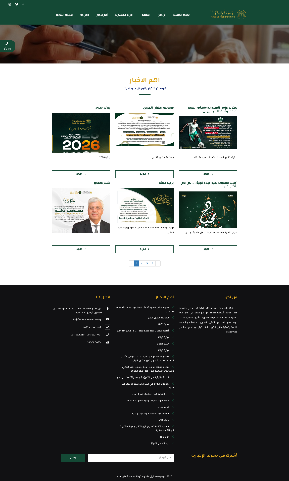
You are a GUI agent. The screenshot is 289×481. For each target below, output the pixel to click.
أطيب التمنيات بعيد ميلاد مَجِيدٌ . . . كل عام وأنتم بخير (143, 331)
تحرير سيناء (163, 407)
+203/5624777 (94, 335)
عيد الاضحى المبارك (159, 443)
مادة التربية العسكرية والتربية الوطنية (150, 414)
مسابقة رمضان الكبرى (158, 318)
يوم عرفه (164, 437)
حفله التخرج (163, 420)
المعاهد (146, 15)
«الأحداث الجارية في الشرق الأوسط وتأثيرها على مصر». (147, 386)
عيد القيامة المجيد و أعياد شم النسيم (150, 394)
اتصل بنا (84, 15)
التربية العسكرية (123, 15)
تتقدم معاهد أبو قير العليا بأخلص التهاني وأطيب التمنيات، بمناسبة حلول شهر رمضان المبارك (147, 359)
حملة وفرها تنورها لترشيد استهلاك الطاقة (148, 401)
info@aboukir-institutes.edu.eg (86, 319)
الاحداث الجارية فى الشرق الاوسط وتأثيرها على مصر (143, 377)
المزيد (206, 174)
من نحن (162, 15)
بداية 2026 (163, 324)
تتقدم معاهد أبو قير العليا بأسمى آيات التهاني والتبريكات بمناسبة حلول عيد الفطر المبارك (148, 369)
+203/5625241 (78, 335)
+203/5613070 (94, 343)
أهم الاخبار (102, 15)
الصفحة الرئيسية (181, 15)
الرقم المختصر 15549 (92, 327)
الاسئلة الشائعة (64, 15)
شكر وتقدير (163, 344)
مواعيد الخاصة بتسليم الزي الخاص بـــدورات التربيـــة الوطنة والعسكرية (147, 428)
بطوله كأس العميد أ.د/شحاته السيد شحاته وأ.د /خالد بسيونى (145, 309)
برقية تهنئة (163, 337)
